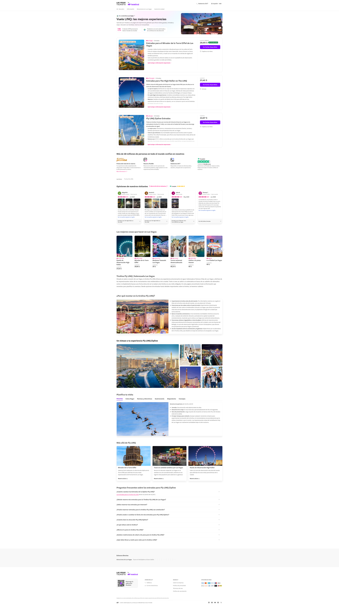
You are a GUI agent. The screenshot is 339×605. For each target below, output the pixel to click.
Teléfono (149, 583)
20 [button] (151, 116)
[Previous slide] (121, 55)
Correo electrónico (152, 585)
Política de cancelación (180, 591)
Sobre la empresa (178, 583)
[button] (121, 203)
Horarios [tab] (120, 399)
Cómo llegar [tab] (130, 399)
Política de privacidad (179, 585)
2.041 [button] (152, 78)
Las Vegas (119, 179)
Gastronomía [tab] (159, 399)
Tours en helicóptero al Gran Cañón (143, 559)
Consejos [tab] (182, 399)
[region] (131, 55)
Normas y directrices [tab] (144, 399)
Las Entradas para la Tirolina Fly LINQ (128, 494)
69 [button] (151, 40)
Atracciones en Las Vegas (144, 9)
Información (130, 9)
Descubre (121, 9)
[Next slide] (142, 55)
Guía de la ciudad (159, 9)
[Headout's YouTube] (215, 602)
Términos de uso (178, 588)
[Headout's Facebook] (218, 602)
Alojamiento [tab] (171, 399)
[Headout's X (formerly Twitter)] (221, 602)
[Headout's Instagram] (212, 602)
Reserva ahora (122, 478)
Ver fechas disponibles (210, 47)
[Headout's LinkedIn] (209, 602)
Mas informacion (121, 171)
